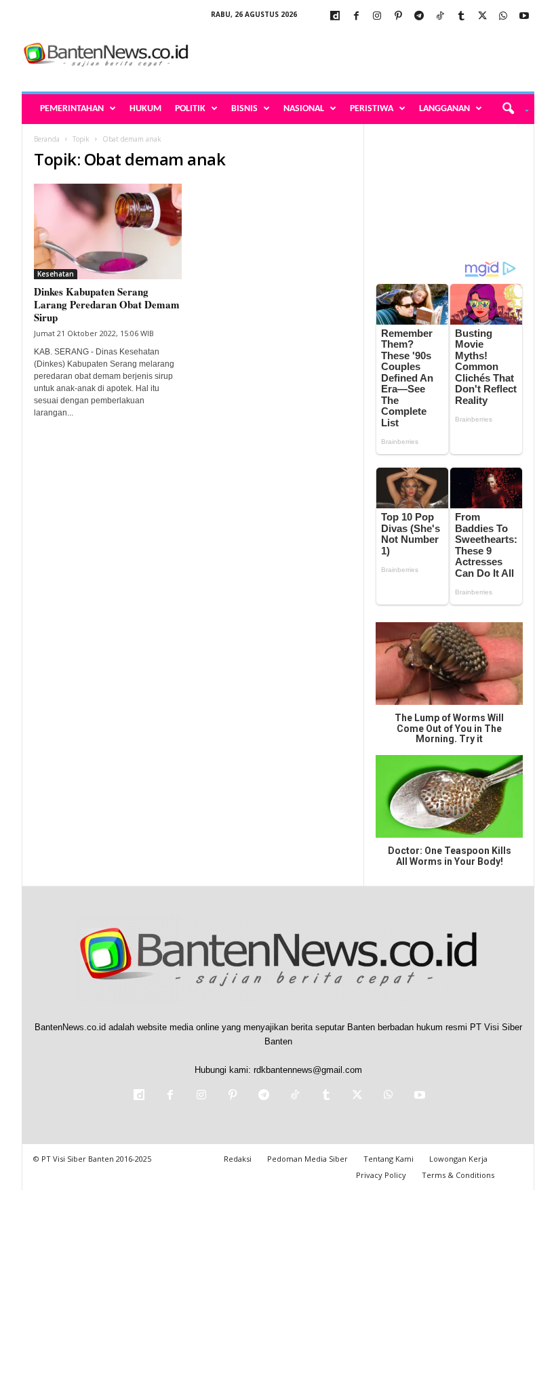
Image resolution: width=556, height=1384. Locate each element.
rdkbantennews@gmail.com (308, 1070)
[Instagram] (377, 16)
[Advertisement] (362, 55)
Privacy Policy (381, 1175)
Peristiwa (371, 109)
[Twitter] (482, 16)
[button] (511, 109)
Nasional (303, 109)
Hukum (145, 109)
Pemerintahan (72, 109)
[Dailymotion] (335, 16)
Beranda (47, 139)
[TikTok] (440, 16)
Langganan (444, 109)
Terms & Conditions (458, 1175)
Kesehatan (55, 274)
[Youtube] (524, 16)
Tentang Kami (388, 1159)
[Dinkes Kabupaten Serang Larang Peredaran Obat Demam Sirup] (108, 231)
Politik (190, 109)
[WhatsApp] (503, 16)
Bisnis (244, 109)
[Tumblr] (461, 16)
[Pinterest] (398, 16)
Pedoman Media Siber (307, 1159)
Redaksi (238, 1159)
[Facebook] (356, 16)
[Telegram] (419, 16)
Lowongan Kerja (458, 1159)
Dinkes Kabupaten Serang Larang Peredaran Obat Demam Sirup (107, 304)
